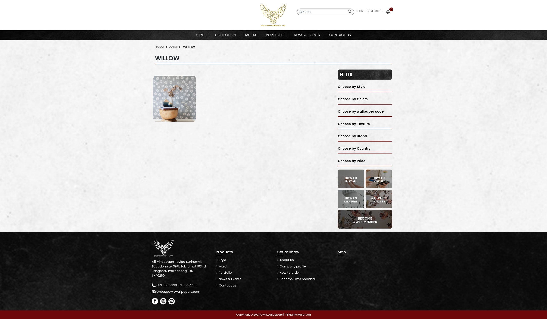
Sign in (361, 11)
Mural (222, 266)
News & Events (229, 279)
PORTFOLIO (275, 34)
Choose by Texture (354, 124)
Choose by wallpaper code (361, 111)
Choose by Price (351, 161)
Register (376, 11)
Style (201, 34)
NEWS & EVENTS (307, 34)
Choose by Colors (353, 99)
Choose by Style (351, 86)
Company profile (292, 266)
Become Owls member (297, 279)
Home (159, 47)
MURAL (250, 34)
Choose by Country (354, 148)
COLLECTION (225, 34)
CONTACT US (340, 34)
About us (286, 260)
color (173, 47)
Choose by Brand (352, 136)
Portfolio (225, 272)
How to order (289, 272)
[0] (387, 11)
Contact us (227, 285)
